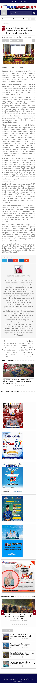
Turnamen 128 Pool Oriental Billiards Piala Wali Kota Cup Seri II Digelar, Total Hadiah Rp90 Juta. (22, 663)
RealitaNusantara (9, 679)
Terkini (7, 630)
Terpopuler (8, 596)
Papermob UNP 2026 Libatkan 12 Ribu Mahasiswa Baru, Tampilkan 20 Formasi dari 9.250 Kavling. (17, 381)
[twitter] (15, 1)
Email (21, 40)
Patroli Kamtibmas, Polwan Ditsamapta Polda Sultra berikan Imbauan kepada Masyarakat (18, 616)
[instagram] (18, 1)
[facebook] (12, 1)
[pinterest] (21, 1)
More (33, 596)
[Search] (34, 13)
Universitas (10, 257)
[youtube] (24, 1)
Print (13, 40)
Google (22, 681)
